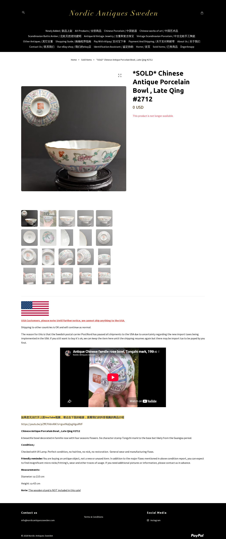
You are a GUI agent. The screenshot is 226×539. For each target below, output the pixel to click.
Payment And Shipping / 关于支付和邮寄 (152, 41)
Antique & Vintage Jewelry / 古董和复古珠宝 (109, 36)
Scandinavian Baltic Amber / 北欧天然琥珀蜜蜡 (54, 36)
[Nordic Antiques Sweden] (113, 13)
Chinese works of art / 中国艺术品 (159, 30)
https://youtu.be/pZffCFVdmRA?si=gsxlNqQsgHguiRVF (52, 424)
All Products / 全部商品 (88, 30)
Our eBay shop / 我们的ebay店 (74, 46)
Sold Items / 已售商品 (165, 46)
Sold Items (86, 59)
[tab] (25, 293)
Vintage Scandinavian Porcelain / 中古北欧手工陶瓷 (166, 36)
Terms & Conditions (93, 516)
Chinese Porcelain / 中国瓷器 (120, 30)
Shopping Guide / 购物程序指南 (73, 41)
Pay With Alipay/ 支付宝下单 (110, 41)
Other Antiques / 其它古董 (38, 41)
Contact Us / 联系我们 (41, 46)
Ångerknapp (187, 46)
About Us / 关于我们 (188, 41)
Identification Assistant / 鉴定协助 (113, 46)
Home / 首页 (143, 46)
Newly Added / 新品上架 (58, 30)
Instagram (155, 520)
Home (74, 59)
